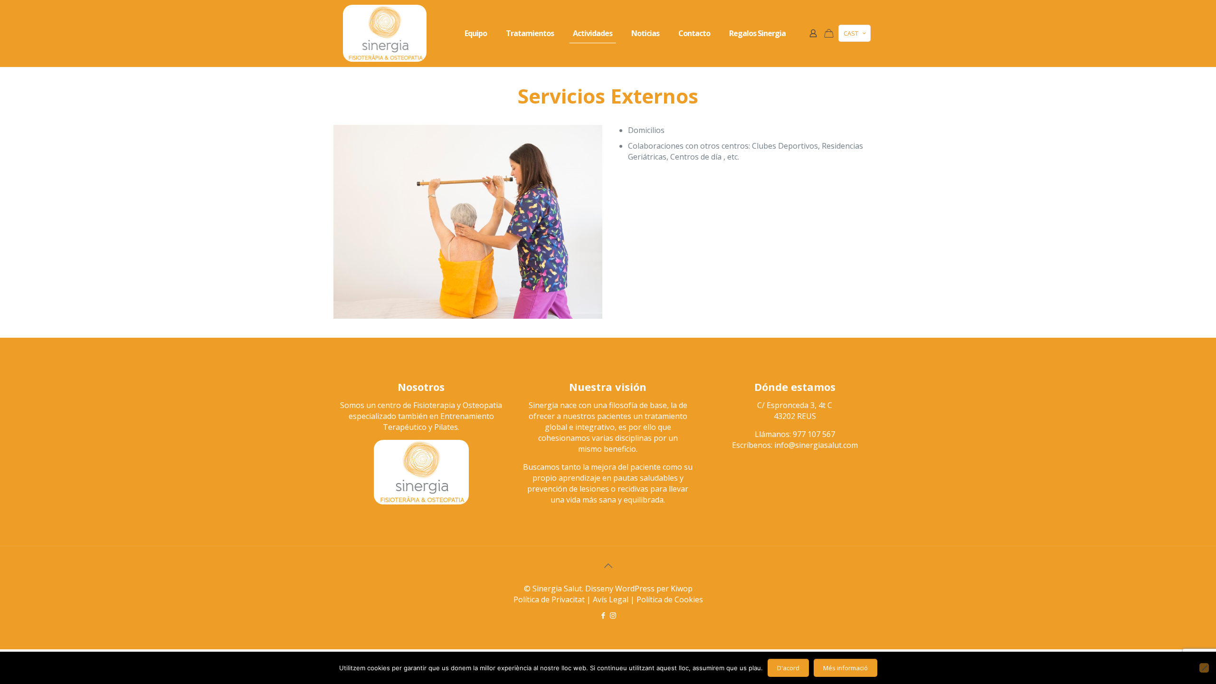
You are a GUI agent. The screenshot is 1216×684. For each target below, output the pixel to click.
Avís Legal (610, 599)
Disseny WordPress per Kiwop (639, 588)
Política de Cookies (669, 599)
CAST (851, 33)
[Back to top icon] (608, 566)
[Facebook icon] (603, 615)
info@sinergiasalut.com (816, 445)
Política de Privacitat (549, 599)
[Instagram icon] (613, 615)
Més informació (845, 668)
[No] (1204, 668)
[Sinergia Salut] (385, 33)
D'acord (788, 668)
